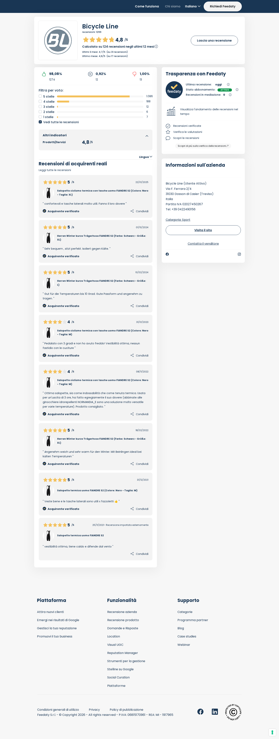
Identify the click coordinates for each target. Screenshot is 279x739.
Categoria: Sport (178, 220)
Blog (180, 628)
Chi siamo (172, 6)
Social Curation (118, 677)
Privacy (94, 709)
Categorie (184, 612)
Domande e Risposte (122, 628)
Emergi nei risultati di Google (58, 620)
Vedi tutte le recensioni (61, 122)
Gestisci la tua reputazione (57, 628)
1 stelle (48, 117)
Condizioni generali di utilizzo (58, 709)
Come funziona (147, 6)
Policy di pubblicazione (126, 709)
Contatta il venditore (203, 243)
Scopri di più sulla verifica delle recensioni (202, 145)
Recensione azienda (122, 612)
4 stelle (48, 101)
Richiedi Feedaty (223, 6)
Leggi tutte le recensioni (55, 170)
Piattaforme (116, 686)
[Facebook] (167, 254)
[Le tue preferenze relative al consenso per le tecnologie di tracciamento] (272, 732)
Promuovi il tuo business (54, 636)
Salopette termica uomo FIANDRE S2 (80, 535)
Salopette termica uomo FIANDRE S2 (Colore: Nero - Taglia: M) (97, 490)
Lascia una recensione (214, 40)
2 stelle (48, 112)
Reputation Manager (122, 653)
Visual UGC (115, 645)
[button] (203, 112)
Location (113, 636)
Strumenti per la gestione (126, 661)
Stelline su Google (120, 669)
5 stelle (48, 96)
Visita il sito (203, 230)
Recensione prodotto (123, 620)
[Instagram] (239, 254)
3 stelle (48, 107)
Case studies (186, 636)
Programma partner (192, 620)
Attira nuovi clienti (50, 612)
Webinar (183, 645)
